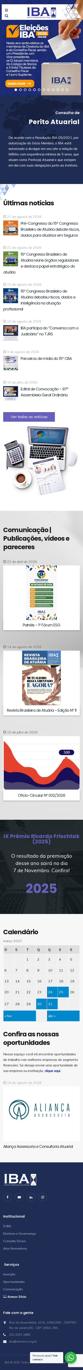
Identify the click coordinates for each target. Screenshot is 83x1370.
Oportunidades (14, 1282)
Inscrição (9, 1274)
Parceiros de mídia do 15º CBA (46, 358)
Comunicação (13, 1289)
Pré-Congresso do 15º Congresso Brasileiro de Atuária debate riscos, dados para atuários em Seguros (50, 229)
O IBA (7, 1226)
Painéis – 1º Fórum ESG (41, 625)
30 (39, 1004)
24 (50, 992)
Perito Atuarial (54, 121)
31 (50, 1004)
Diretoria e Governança (19, 1233)
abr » (51, 1016)
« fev (8, 1016)
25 (61, 992)
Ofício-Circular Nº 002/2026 (41, 795)
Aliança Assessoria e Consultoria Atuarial (38, 1146)
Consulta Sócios (14, 1241)
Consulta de (67, 112)
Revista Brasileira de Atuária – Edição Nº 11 (41, 710)
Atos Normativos (15, 1248)
